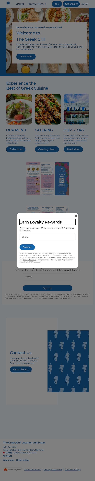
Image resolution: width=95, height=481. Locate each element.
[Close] (76, 216)
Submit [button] (27, 247)
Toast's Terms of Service (66, 257)
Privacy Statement (29, 260)
